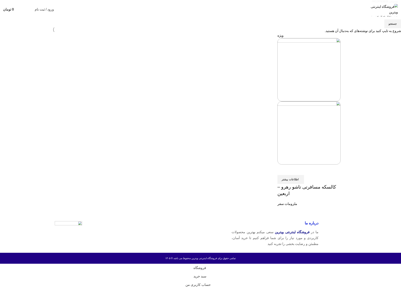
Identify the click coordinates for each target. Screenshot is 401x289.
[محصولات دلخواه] (21, 9)
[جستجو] (29, 9)
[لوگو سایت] (382, 9)
